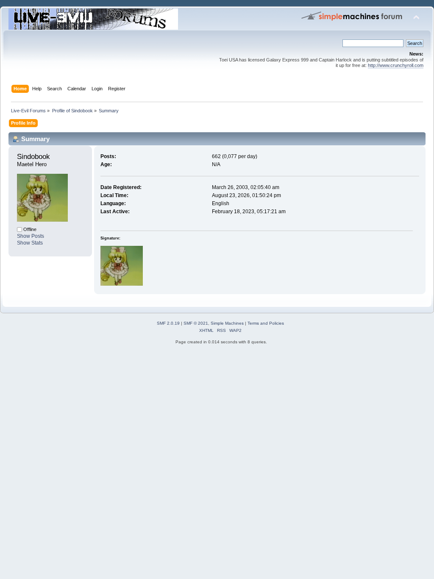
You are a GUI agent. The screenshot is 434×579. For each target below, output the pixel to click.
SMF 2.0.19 (168, 323)
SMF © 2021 (196, 323)
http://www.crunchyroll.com (395, 65)
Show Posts (30, 236)
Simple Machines (227, 323)
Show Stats (30, 243)
